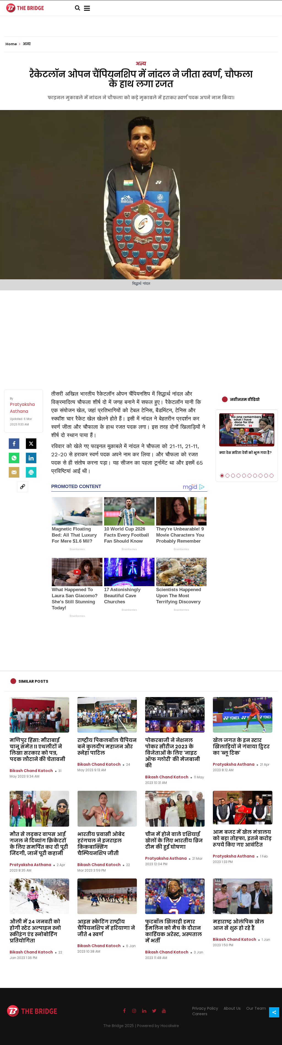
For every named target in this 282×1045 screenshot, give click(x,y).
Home (12, 44)
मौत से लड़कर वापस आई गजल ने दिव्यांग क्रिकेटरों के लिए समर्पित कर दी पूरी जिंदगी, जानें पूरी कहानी (39, 844)
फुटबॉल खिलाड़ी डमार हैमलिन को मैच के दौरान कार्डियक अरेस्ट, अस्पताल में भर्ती (173, 931)
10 (271, 476)
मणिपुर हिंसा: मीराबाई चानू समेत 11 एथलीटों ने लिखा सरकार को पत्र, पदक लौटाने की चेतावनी (37, 750)
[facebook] (14, 443)
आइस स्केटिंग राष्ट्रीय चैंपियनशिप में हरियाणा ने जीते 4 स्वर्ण (106, 928)
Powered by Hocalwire (158, 1025)
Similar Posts (33, 681)
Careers (199, 1014)
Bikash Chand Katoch (31, 770)
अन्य (140, 63)
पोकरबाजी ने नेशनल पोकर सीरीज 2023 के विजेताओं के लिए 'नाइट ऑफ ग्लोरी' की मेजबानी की (172, 753)
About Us (232, 1008)
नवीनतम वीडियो (245, 399)
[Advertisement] (141, 334)
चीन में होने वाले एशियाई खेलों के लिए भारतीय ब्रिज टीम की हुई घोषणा (174, 840)
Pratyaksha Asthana (233, 764)
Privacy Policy (205, 1008)
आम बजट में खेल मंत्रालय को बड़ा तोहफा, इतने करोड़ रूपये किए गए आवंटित (242, 838)
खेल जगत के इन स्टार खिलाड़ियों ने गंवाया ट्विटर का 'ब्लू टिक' (241, 746)
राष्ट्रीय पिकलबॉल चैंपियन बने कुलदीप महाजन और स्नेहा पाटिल (107, 746)
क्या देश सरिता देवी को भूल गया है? (245, 452)
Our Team (256, 1008)
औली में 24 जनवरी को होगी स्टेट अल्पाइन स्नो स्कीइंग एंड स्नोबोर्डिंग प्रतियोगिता (35, 931)
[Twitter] (31, 443)
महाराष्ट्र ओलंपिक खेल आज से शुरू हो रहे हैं (238, 924)
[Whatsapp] (14, 457)
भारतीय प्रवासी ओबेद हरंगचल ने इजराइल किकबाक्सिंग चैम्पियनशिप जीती (101, 844)
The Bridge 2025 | (120, 1025)
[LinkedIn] (31, 457)
